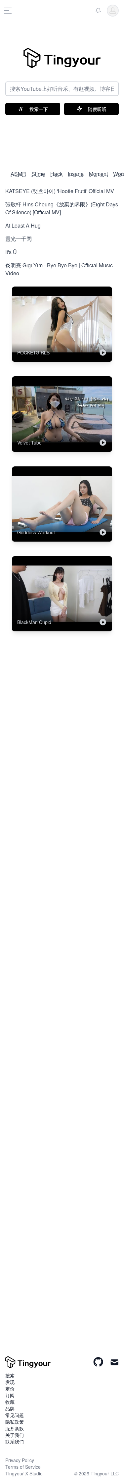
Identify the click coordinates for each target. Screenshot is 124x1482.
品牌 (10, 1408)
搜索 (10, 1375)
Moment (98, 174)
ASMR (18, 174)
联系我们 (14, 1441)
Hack (56, 174)
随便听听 (97, 109)
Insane (76, 174)
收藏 (10, 1402)
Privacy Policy (19, 1460)
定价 (10, 1388)
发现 (10, 1382)
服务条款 (14, 1428)
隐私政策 (14, 1421)
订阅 (10, 1395)
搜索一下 (38, 109)
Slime (38, 174)
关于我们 (14, 1435)
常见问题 (14, 1415)
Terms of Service (23, 1466)
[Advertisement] (62, 139)
